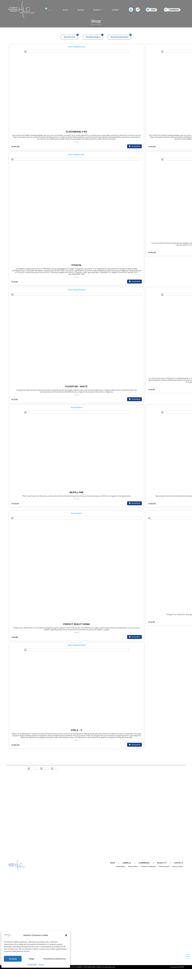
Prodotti (96, 10)
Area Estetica (76, 407)
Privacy (41, 964)
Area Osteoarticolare (76, 47)
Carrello (127, 863)
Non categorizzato (77, 154)
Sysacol (76, 265)
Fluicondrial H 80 (76, 132)
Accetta (13, 958)
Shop (112, 863)
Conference (144, 863)
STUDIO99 (181, 967)
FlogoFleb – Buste (76, 386)
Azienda (80, 10)
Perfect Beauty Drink (76, 624)
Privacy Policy (133, 866)
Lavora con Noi (177, 866)
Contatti (115, 10)
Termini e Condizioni (148, 866)
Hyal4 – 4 (76, 730)
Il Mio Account (164, 866)
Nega (31, 958)
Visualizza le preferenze (54, 958)
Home (65, 10)
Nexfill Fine (77, 492)
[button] (66, 935)
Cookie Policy (32, 964)
